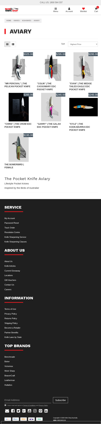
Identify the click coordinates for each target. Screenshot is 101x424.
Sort (63, 44)
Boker (7, 361)
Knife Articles (10, 266)
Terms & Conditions (29, 405)
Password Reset (11, 223)
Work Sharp (9, 371)
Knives (17, 21)
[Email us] (7, 411)
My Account (9, 218)
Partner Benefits (11, 332)
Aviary (37, 21)
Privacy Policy (10, 314)
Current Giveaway (12, 271)
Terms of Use (10, 309)
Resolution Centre (12, 232)
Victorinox (8, 366)
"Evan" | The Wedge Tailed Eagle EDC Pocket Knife (80, 86)
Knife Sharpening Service (15, 237)
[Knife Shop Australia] (12, 10)
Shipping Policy (11, 323)
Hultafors (8, 385)
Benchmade (9, 357)
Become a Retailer (12, 328)
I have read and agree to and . (27, 405)
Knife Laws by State (13, 337)
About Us (8, 261)
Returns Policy (10, 318)
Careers (7, 289)
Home (8, 21)
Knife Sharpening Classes (15, 242)
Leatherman (9, 380)
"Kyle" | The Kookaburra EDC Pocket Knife (79, 127)
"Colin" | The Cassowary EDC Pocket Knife (46, 86)
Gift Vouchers (10, 280)
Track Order (9, 228)
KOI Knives (26, 21)
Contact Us (9, 285)
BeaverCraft (9, 375)
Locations (8, 275)
